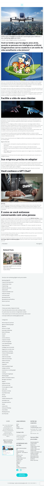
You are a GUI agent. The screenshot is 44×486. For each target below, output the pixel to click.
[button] (22, 475)
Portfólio (18, 463)
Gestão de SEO (5, 289)
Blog (17, 425)
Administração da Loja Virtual (8, 322)
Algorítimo (4, 326)
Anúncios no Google (6, 328)
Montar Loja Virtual (6, 301)
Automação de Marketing (7, 330)
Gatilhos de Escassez (6, 360)
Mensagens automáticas (6, 379)
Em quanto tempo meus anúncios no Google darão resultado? (14, 311)
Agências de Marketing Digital (8, 324)
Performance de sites (6, 385)
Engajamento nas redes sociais (8, 349)
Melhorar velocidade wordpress (8, 377)
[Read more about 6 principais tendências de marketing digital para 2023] (12, 258)
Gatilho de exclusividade (7, 358)
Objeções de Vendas (6, 383)
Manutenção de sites (6, 297)
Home (17, 424)
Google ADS (4, 364)
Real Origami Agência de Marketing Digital (10, 239)
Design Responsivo (5, 345)
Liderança (4, 372)
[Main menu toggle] (22, 5)
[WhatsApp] (21, 470)
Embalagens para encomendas (8, 347)
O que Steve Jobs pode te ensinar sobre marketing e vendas (13, 310)
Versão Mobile (5, 409)
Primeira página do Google (7, 387)
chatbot (7, 40)
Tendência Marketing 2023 (10, 268)
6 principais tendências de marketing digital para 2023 (12, 266)
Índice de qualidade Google (7, 366)
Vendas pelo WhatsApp (6, 407)
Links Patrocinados (5, 295)
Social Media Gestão (6, 392)
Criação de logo (5, 286)
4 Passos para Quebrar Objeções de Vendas (10, 308)
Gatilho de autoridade (6, 356)
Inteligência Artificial (13, 40)
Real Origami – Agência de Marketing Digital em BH (18, 483)
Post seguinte (39, 243)
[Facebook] (17, 470)
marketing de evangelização (7, 373)
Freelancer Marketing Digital (7, 353)
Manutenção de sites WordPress (8, 299)
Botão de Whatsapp (6, 332)
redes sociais (4, 389)
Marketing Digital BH (6, 280)
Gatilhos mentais (5, 362)
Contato (17, 426)
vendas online (5, 406)
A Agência (18, 462)
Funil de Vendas (5, 354)
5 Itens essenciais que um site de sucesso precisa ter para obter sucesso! (16, 313)
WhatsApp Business (6, 411)
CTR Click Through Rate (6, 341)
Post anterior (4, 243)
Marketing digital (5, 375)
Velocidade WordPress (6, 402)
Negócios (4, 381)
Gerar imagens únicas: (8, 151)
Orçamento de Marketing (21, 467)
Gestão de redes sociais (6, 287)
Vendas (3, 404)
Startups (3, 394)
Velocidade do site (5, 400)
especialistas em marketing (7, 351)
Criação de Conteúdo (6, 339)
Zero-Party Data (18, 268)
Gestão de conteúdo (6, 293)
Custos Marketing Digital (7, 343)
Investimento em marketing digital (9, 370)
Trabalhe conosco (19, 428)
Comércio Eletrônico (6, 337)
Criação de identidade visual (7, 291)
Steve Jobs (4, 396)
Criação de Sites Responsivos (7, 282)
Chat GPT (3, 40)
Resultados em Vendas (6, 390)
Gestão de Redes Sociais (21, 458)
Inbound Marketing (20, 451)
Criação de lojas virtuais (6, 284)
